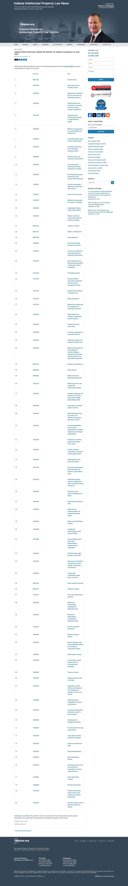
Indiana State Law (95, 168)
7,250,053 (36, 139)
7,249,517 (36, 184)
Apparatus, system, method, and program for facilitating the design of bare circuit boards (75, 690)
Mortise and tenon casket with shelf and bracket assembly (74, 218)
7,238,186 (36, 765)
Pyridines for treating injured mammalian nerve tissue (74, 442)
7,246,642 (36, 340)
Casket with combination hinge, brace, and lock (74, 575)
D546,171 (36, 589)
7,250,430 (36, 115)
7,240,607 (36, 654)
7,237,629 (36, 802)
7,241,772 (36, 594)
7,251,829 (36, 85)
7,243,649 (36, 529)
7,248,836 (36, 243)
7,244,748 (36, 439)
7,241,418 (36, 614)
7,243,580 (36, 539)
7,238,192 (36, 757)
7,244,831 (36, 413)
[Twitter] (94, 115)
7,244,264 (36, 501)
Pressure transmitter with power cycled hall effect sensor (75, 186)
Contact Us (107, 44)
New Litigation (94, 141)
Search (112, 182)
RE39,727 (36, 364)
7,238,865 (36, 700)
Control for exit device (75, 194)
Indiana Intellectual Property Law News (41, 6)
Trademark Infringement (97, 160)
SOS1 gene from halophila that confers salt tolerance (75, 702)
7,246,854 (36, 314)
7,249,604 (36, 156)
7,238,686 (36, 720)
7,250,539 (36, 93)
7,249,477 (36, 194)
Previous (17, 831)
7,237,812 (36, 790)
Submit (101, 79)
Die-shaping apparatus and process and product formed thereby (75, 176)
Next (29, 831)
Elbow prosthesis (73, 298)
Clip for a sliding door (75, 231)
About (35, 44)
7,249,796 (36, 146)
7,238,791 (36, 710)
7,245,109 (36, 405)
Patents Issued (24, 821)
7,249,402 (36, 216)
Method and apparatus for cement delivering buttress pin (75, 131)
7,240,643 (36, 642)
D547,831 (36, 79)
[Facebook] (90, 115)
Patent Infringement (95, 146)
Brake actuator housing (75, 583)
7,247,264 (36, 291)
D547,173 (36, 231)
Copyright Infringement (96, 144)
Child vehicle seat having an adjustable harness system (74, 316)
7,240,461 (36, 678)
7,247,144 (36, 304)
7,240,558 (36, 672)
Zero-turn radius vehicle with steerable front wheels (75, 805)
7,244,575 (36, 449)
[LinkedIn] (99, 115)
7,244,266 (36, 491)
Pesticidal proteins (74, 273)
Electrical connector (74, 785)
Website (25, 44)
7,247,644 (36, 261)
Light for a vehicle (73, 226)
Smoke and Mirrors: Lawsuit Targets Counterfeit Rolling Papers (99, 203)
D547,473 (36, 226)
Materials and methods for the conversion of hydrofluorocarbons (75, 95)
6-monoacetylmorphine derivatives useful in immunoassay (75, 712)
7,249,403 (36, 208)
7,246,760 (36, 324)
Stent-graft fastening (74, 751)
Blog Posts (111, 841)
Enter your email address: (95, 124)
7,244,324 (36, 467)
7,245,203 (36, 393)
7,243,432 (36, 553)
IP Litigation (57, 44)
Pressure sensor (73, 672)
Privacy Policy (92, 841)
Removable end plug (74, 654)
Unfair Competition (95, 149)
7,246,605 (36, 348)
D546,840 (36, 375)
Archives (45, 44)
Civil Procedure (94, 170)
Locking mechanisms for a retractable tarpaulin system (75, 149)
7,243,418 (36, 561)
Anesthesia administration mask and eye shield (74, 531)
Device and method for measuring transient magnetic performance (75, 253)
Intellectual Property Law (97, 162)
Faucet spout (72, 79)
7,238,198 (36, 751)
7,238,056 (36, 785)
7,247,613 (36, 273)
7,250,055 (36, 129)
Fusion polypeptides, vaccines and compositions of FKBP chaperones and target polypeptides (75, 430)
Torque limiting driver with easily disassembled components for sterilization (75, 543)
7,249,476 (36, 200)
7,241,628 (36, 602)
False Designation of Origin (98, 165)
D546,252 (36, 583)
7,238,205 (36, 743)
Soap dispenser (73, 237)
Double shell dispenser (75, 364)
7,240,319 (36, 686)
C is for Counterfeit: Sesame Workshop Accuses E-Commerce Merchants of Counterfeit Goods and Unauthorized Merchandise (100, 194)
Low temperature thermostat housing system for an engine (74, 166)
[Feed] (107, 115)
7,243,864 (36, 521)
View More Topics (93, 173)
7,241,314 (36, 626)
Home (16, 44)
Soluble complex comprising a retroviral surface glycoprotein (75, 452)
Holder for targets (73, 589)
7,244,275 (36, 479)
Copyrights (94, 44)
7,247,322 (36, 279)
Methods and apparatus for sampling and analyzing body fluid (75, 306)
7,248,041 (36, 251)
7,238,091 (36, 777)
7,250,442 (36, 103)
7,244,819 (36, 425)
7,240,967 (36, 634)
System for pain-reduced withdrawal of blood (75, 493)
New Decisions (94, 154)
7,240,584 (36, 660)
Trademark (81, 44)
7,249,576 (36, 164)
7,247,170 (36, 298)
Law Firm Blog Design (104, 876)
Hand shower (72, 370)
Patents (69, 44)
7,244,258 (36, 509)
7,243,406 (36, 573)
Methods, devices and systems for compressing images (75, 386)
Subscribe (101, 131)
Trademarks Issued (95, 152)
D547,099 (36, 237)
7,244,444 (36, 459)
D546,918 (36, 370)
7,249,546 (36, 174)
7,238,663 (36, 728)
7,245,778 (36, 383)
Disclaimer (83, 841)
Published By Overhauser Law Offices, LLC (106, 5)
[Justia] (103, 115)
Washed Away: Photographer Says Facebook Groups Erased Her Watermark (100, 211)
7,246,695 (36, 332)
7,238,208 (36, 735)
